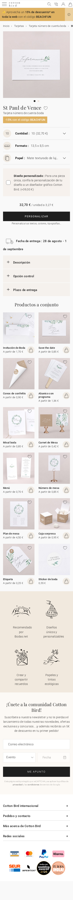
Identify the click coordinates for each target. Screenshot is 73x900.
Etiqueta (8, 579)
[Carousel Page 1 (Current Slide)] (34, 101)
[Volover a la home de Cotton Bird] (14, 6)
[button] (69, 15)
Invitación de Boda (14, 347)
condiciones (33, 784)
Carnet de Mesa (48, 442)
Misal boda (9, 442)
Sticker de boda (48, 579)
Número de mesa (49, 487)
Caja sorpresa (47, 533)
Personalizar (36, 216)
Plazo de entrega (25, 290)
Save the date (47, 347)
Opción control (23, 276)
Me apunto (36, 771)
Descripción (21, 262)
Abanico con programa (46, 395)
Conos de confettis (14, 393)
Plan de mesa (11, 533)
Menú (6, 487)
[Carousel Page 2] (38, 101)
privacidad (18, 784)
